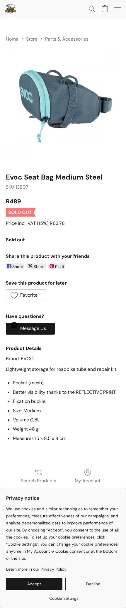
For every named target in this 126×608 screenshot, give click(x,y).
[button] (10, 9)
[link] (63, 596)
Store (32, 39)
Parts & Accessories (66, 39)
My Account (88, 481)
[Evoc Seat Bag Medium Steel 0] (63, 106)
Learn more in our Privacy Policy (36, 569)
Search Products (38, 481)
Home (12, 39)
